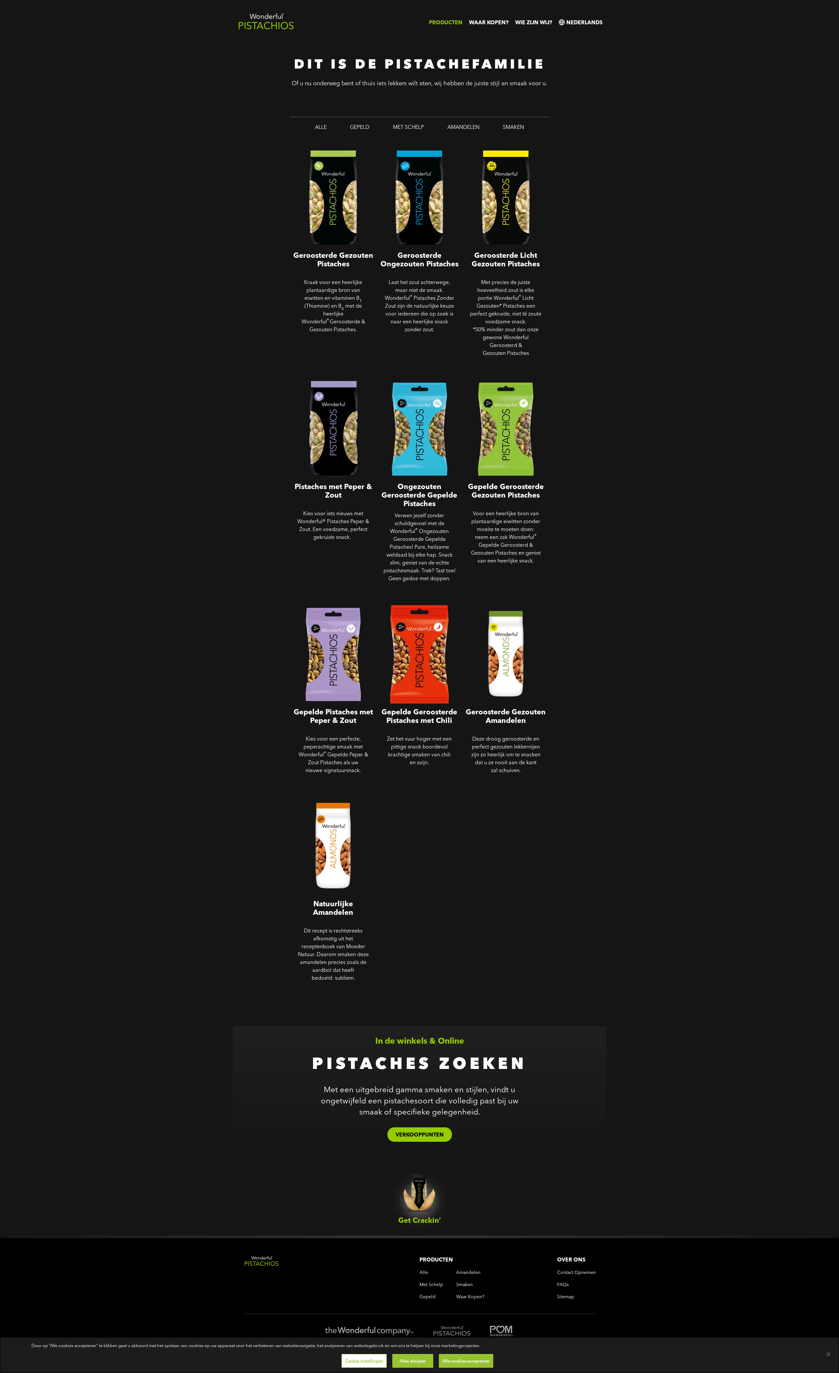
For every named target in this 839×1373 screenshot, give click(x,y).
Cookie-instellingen (364, 1360)
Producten (445, 22)
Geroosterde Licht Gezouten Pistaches (501, 146)
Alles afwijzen (413, 1360)
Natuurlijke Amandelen (321, 790)
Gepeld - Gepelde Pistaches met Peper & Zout (327, 602)
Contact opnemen (576, 1272)
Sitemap (565, 1297)
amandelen (463, 127)
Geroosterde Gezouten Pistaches (320, 146)
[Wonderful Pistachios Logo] (266, 28)
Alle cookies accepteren (466, 1360)
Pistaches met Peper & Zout (327, 373)
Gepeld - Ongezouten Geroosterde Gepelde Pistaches (419, 377)
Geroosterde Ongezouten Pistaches (410, 146)
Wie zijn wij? (533, 22)
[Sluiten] (828, 1354)
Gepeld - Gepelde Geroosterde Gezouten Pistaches (505, 377)
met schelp (408, 127)
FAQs (563, 1284)
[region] (419, 1355)
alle (321, 127)
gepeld (359, 127)
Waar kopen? (489, 22)
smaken (513, 127)
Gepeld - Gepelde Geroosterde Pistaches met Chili (418, 602)
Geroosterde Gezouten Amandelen (493, 602)
